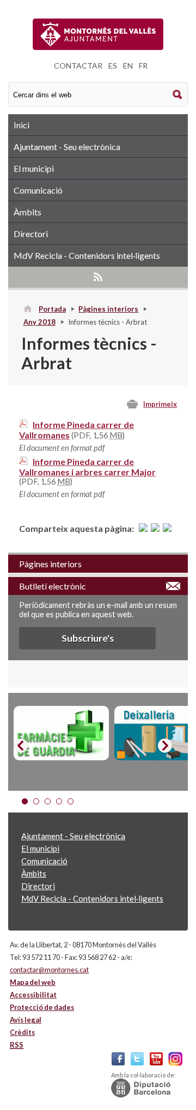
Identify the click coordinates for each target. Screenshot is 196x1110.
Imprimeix (160, 404)
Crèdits (22, 1032)
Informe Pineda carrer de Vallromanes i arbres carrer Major (87, 466)
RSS (98, 277)
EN (128, 65)
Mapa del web (33, 982)
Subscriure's (88, 638)
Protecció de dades (42, 1007)
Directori (31, 233)
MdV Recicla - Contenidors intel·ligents (87, 255)
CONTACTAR (78, 65)
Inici (21, 125)
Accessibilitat (33, 994)
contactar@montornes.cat (49, 969)
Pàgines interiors (108, 309)
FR (143, 65)
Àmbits (27, 212)
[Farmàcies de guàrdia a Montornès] (61, 733)
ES (112, 65)
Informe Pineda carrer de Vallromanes (76, 429)
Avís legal (25, 1019)
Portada (52, 309)
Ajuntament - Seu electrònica (67, 146)
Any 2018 (39, 322)
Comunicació (38, 190)
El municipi (34, 168)
